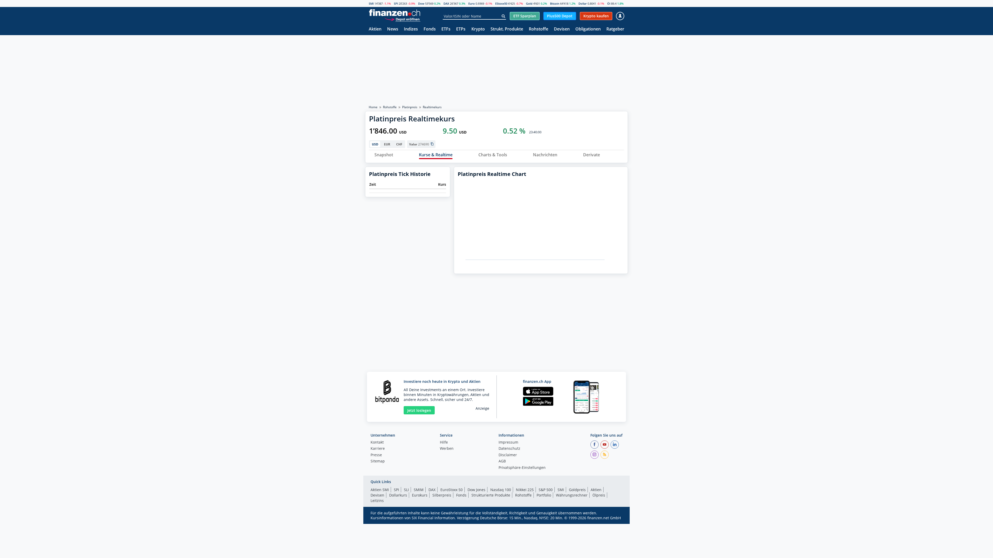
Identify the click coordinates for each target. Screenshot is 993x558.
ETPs (460, 29)
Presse (376, 455)
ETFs (445, 29)
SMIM (419, 489)
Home (373, 107)
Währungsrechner (572, 495)
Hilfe (444, 442)
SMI (371, 3)
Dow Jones (476, 489)
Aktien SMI (380, 489)
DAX (446, 3)
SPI (396, 3)
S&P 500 (546, 489)
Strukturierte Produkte (490, 495)
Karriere (378, 449)
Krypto (478, 29)
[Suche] (503, 16)
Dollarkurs (398, 495)
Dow (421, 3)
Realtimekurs (432, 107)
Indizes (411, 29)
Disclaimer (508, 455)
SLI (406, 489)
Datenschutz (509, 449)
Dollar (582, 3)
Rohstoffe (538, 29)
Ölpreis (598, 495)
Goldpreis (577, 489)
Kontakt (377, 442)
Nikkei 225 (525, 489)
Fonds (430, 29)
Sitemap (378, 461)
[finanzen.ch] (394, 12)
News (392, 29)
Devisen (562, 29)
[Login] (620, 16)
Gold (529, 3)
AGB (502, 461)
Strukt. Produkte (507, 29)
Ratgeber (615, 29)
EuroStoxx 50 (451, 489)
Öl (608, 3)
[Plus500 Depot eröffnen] (402, 19)
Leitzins (377, 500)
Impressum (508, 442)
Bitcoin (554, 3)
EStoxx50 (501, 3)
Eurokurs (419, 495)
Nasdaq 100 (500, 489)
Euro (471, 3)
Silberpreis (441, 495)
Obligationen (588, 29)
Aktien (375, 29)
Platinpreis (409, 107)
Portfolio (544, 495)
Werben (447, 449)
